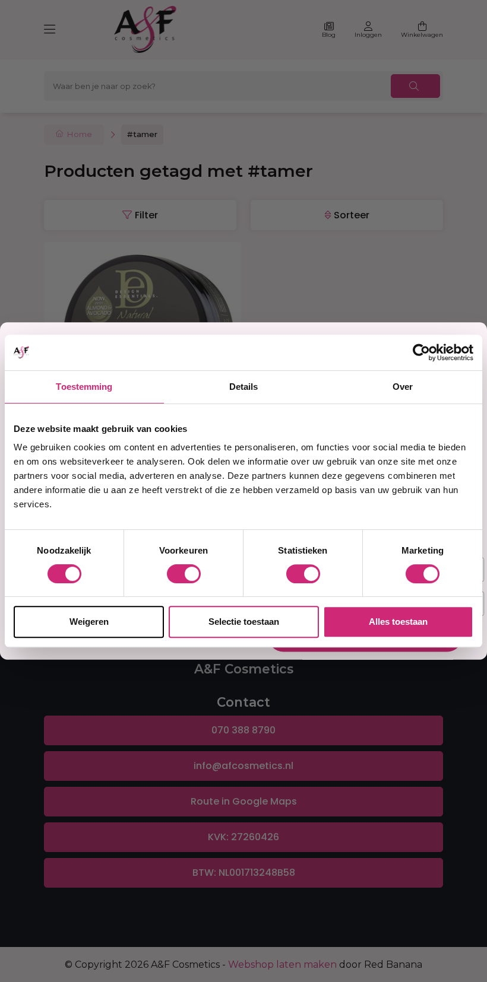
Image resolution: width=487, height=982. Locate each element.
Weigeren (89, 621)
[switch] (184, 573)
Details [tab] (243, 387)
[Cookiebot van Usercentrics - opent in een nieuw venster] (421, 352)
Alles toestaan (398, 621)
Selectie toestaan (243, 621)
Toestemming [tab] (84, 387)
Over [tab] (403, 387)
